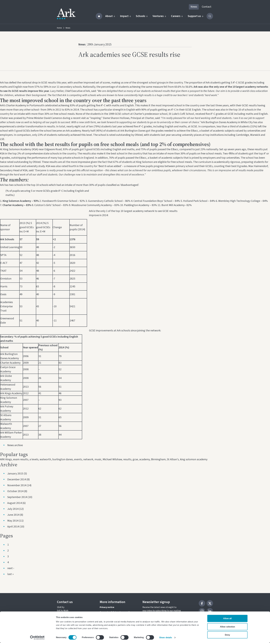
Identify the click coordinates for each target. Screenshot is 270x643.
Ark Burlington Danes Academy (219, 122)
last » (10, 574)
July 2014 (12, 509)
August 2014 (14, 503)
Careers (175, 16)
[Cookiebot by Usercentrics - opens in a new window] (37, 637)
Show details (165, 637)
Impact (124, 16)
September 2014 (17, 497)
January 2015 (15, 474)
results (127, 459)
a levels (34, 459)
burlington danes (62, 459)
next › (10, 568)
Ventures (158, 16)
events (78, 459)
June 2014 (13, 515)
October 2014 (15, 491)
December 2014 (16, 479)
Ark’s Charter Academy (13, 105)
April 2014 (13, 527)
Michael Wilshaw (112, 459)
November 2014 (16, 485)
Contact (206, 7)
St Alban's (173, 459)
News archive (15, 445)
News (194, 7)
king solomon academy (193, 459)
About (109, 16)
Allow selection (227, 626)
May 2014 (12, 521)
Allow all (227, 618)
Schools (140, 16)
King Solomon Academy (17, 149)
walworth (45, 459)
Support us (194, 16)
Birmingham (158, 459)
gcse (135, 459)
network (88, 459)
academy (144, 459)
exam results (20, 459)
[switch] (100, 637)
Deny (227, 635)
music (97, 459)
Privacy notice (107, 607)
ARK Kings (6, 459)
